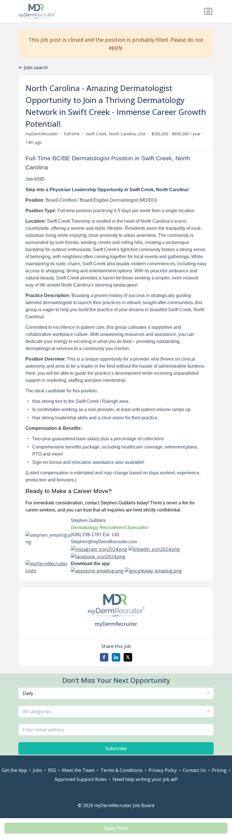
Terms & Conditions (121, 770)
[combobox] (116, 693)
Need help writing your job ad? (145, 779)
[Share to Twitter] (128, 657)
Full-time (72, 133)
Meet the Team (78, 770)
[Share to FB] (104, 657)
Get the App (14, 770)
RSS (52, 770)
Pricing (219, 770)
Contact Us (194, 770)
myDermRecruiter (41, 133)
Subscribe (116, 748)
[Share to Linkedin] (116, 657)
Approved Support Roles (81, 779)
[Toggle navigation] (208, 11)
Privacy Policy (163, 770)
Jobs (37, 770)
